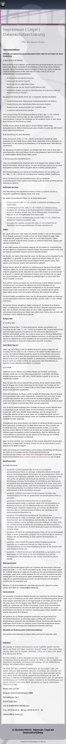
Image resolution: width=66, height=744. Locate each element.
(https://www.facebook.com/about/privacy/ (35, 457)
